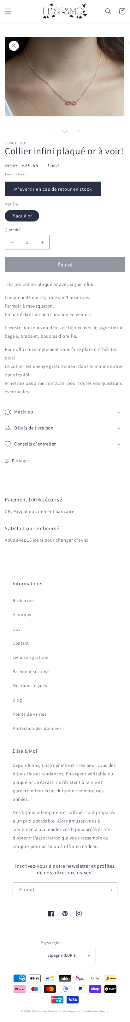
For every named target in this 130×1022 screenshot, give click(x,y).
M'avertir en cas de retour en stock (53, 189)
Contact (21, 643)
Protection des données (37, 728)
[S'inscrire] (110, 890)
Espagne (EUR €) (62, 955)
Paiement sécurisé (31, 671)
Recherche (23, 600)
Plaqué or (21, 216)
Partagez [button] (21, 460)
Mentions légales (30, 685)
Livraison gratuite (31, 657)
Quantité (13, 229)
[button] (8, 11)
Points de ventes (30, 714)
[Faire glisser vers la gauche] (51, 131)
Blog (17, 700)
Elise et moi (39, 1011)
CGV (17, 629)
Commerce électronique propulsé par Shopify (78, 1011)
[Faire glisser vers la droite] (79, 131)
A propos (22, 614)
